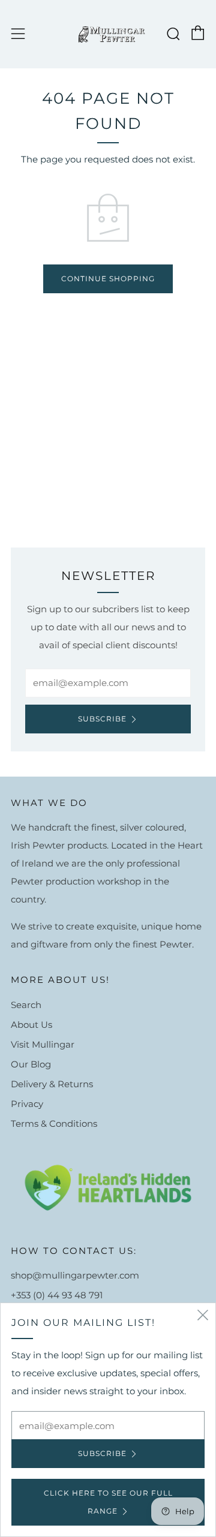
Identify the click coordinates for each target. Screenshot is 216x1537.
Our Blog (31, 1064)
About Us (31, 1024)
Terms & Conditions (54, 1123)
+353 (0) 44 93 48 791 (57, 1295)
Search (26, 1004)
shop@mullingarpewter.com (75, 1275)
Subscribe (102, 718)
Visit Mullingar (42, 1044)
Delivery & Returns (52, 1084)
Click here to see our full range (108, 1501)
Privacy (27, 1103)
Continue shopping (108, 278)
